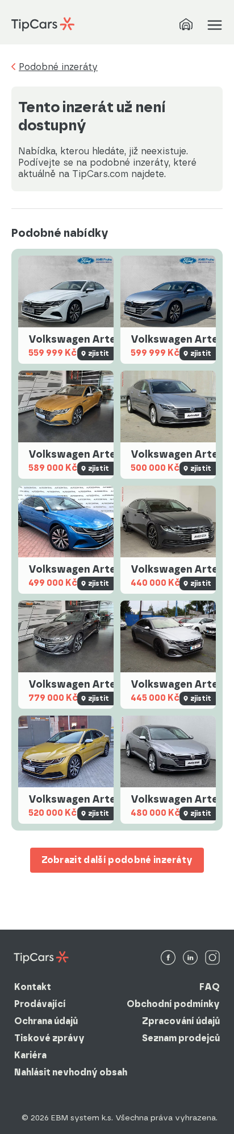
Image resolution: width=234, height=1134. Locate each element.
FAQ (209, 986)
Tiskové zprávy (49, 1038)
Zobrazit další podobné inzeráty (117, 859)
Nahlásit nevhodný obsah (70, 1072)
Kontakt (32, 986)
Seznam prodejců (181, 1038)
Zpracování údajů (181, 1021)
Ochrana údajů (46, 1021)
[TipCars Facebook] (168, 958)
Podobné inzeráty (58, 67)
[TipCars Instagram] (212, 958)
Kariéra (30, 1055)
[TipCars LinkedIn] (190, 958)
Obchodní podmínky (173, 1004)
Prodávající (40, 1004)
